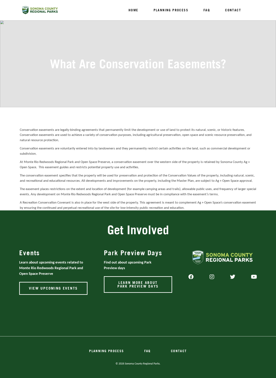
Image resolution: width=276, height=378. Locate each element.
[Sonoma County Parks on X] (232, 277)
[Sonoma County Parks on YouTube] (254, 277)
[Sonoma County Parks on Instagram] (212, 277)
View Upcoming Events (53, 288)
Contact (233, 10)
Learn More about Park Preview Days (138, 284)
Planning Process (171, 10)
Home (133, 10)
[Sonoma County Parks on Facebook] (191, 277)
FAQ (206, 10)
